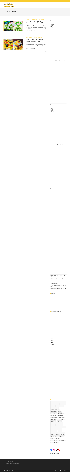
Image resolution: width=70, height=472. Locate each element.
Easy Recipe (53, 413)
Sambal (52, 434)
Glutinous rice (60, 415)
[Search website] (66, 5)
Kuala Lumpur (53, 423)
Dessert (59, 411)
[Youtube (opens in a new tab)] (7, 1)
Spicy (56, 436)
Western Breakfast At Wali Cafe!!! (60, 229)
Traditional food (62, 440)
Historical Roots (54, 417)
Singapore (62, 434)
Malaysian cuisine (59, 425)
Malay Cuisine (28, 37)
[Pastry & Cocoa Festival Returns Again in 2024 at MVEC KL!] (52, 145)
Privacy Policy (57, 470)
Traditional (57, 438)
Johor (51, 313)
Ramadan (53, 432)
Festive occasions (60, 413)
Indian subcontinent (55, 419)
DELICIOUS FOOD (54, 411)
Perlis (51, 334)
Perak (51, 332)
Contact (65, 470)
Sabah (51, 338)
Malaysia (52, 425)
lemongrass (60, 423)
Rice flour (58, 432)
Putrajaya (52, 336)
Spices (52, 436)
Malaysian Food (28, 19)
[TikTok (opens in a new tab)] (8, 1)
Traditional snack (54, 442)
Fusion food (53, 415)
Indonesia (62, 419)
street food (61, 436)
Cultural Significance (55, 409)
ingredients (53, 421)
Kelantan (59, 421)
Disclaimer (61, 470)
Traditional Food (41, 19)
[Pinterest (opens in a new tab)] (5, 1)
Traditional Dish (54, 440)
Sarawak (51, 340)
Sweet (52, 438)
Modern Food (34, 19)
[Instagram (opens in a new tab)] (6, 1)
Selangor (51, 342)
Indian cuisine (61, 417)
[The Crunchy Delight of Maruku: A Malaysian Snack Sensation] (52, 61)
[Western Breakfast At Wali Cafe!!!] (52, 229)
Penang (51, 330)
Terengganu (52, 344)
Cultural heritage (54, 407)
